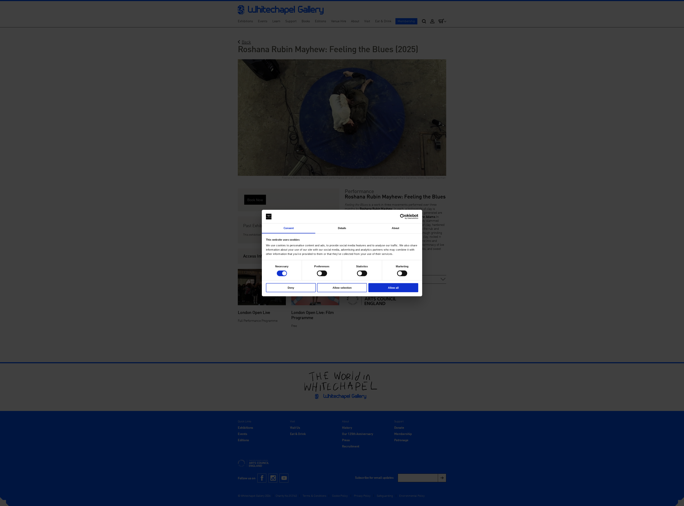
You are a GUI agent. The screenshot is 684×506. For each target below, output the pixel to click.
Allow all (393, 287)
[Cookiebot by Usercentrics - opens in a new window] (402, 216)
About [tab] (395, 228)
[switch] (322, 273)
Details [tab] (342, 228)
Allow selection (342, 287)
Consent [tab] (289, 228)
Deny (291, 287)
